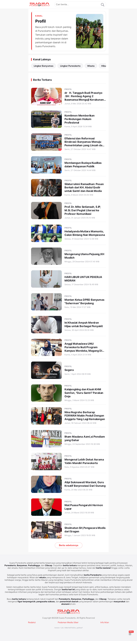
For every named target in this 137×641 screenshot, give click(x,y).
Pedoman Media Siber (68, 622)
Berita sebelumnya (68, 545)
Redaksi (32, 622)
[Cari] (102, 5)
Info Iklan (104, 622)
